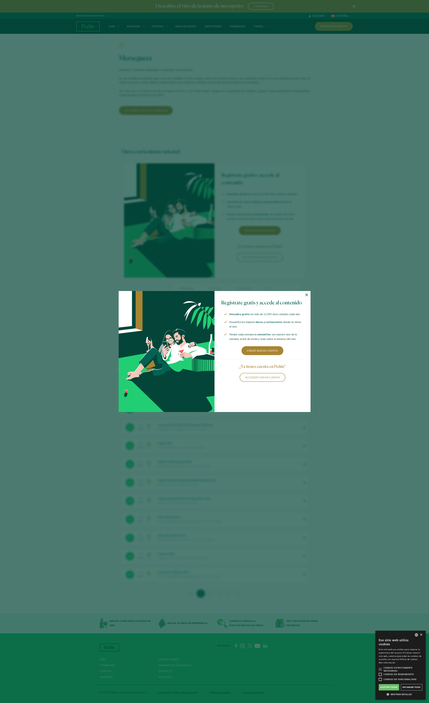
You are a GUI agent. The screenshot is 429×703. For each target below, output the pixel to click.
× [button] (421, 635)
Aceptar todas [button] (388, 687)
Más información (387, 662)
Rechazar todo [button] (411, 687)
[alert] (400, 665)
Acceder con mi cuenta (262, 377)
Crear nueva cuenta (262, 350)
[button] (400, 694)
